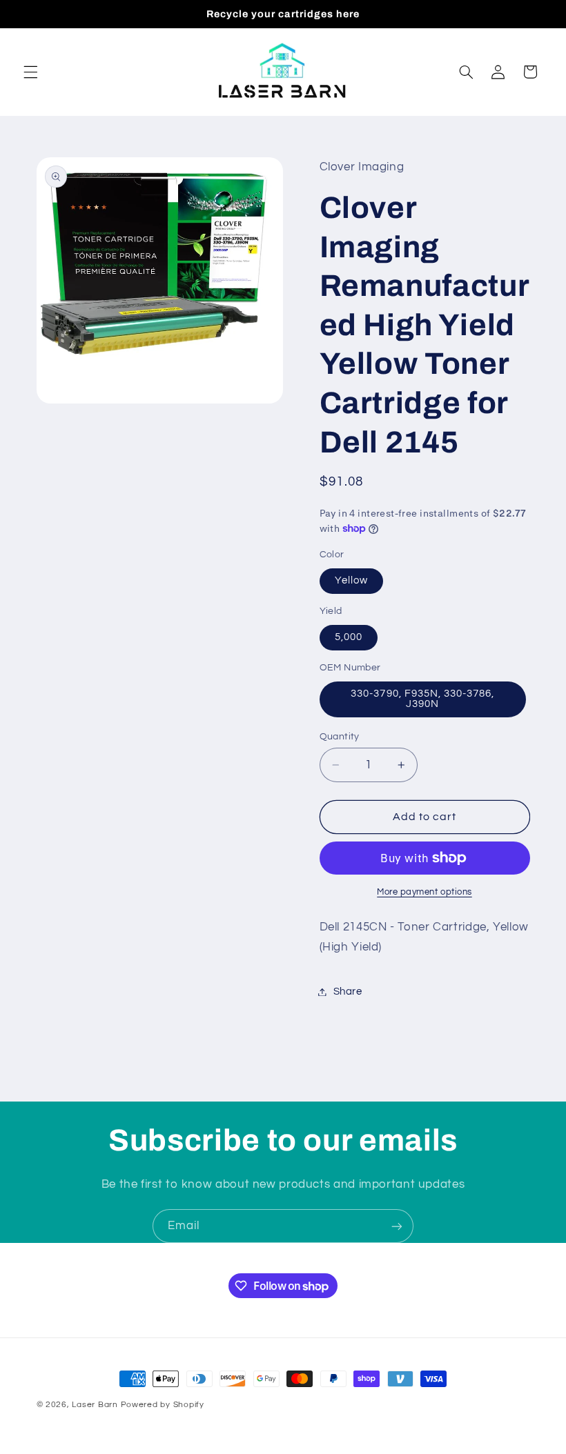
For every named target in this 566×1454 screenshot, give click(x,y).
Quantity (340, 736)
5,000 (348, 637)
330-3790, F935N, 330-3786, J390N (422, 698)
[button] (30, 72)
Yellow (351, 580)
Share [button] (347, 991)
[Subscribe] (397, 1226)
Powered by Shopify (162, 1404)
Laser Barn (94, 1404)
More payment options (424, 892)
